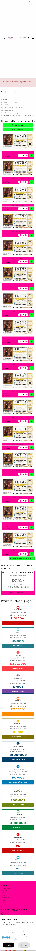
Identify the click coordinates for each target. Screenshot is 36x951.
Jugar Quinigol (18, 646)
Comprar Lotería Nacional (18, 782)
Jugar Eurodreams (18, 691)
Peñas (3, 899)
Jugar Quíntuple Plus (18, 737)
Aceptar (8, 945)
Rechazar (24, 945)
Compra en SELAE (5, 897)
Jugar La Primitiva (18, 827)
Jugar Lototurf (18, 714)
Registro (3, 902)
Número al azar (18, 129)
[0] (29, 38)
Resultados (4, 892)
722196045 (5, 913)
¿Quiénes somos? (5, 888)
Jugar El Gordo (18, 668)
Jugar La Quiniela (18, 623)
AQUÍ (15, 939)
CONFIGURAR (6, 937)
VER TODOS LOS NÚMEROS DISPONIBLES (22, 558)
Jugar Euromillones (18, 759)
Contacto (3, 894)
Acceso (23, 38)
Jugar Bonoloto (18, 805)
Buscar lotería (18, 125)
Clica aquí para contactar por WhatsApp (13, 915)
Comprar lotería (5, 890)
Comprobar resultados (18, 593)
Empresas (4, 895)
